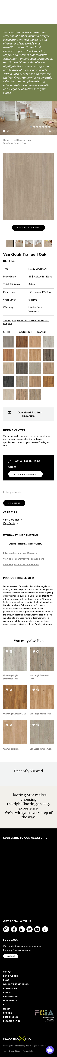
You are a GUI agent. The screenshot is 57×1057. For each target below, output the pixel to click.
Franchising (10, 1017)
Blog (6, 1005)
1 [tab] (31, 127)
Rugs (6, 980)
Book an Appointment (25, 474)
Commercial (10, 988)
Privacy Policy (28, 1051)
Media (6, 1009)
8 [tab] (50, 131)
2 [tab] (34, 127)
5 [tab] (43, 127)
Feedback (10, 956)
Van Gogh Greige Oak (40, 749)
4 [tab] (40, 127)
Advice (7, 992)
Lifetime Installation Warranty (20, 553)
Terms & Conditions (11, 1051)
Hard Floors (10, 976)
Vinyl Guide (9, 523)
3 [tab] (37, 127)
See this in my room (28, 228)
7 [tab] (49, 127)
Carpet (7, 972)
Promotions (10, 996)
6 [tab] (46, 127)
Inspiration (10, 1000)
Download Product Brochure (30, 414)
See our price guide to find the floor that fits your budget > (26, 322)
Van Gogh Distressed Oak (40, 677)
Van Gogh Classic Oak (14, 713)
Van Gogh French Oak (40, 713)
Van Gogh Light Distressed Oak (10, 677)
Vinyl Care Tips (11, 519)
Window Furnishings (15, 984)
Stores (7, 1013)
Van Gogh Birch (11, 749)
